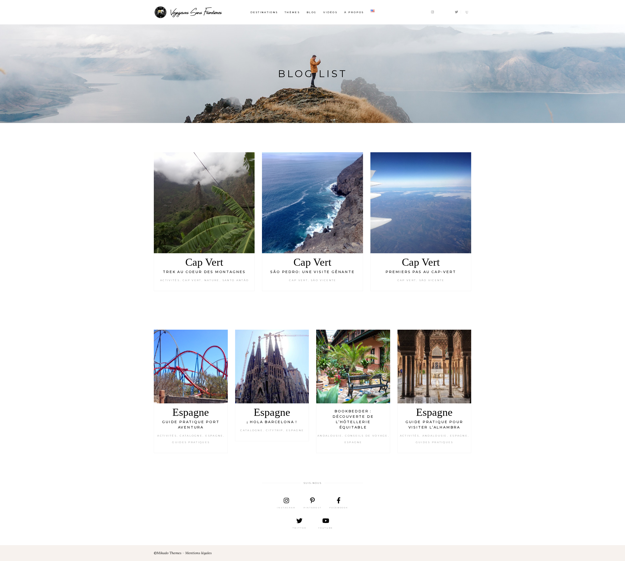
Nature (211, 280)
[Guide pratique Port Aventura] (191, 367)
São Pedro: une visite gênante (312, 272)
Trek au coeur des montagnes (204, 272)
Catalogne (191, 435)
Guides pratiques (191, 442)
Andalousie (329, 435)
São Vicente (323, 280)
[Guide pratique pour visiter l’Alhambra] (434, 367)
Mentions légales (198, 553)
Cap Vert (204, 262)
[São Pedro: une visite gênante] (312, 202)
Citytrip (274, 430)
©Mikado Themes (167, 553)
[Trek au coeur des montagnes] (204, 202)
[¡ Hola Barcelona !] (272, 367)
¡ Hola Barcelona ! (272, 422)
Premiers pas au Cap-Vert (420, 272)
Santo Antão (235, 280)
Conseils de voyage (366, 435)
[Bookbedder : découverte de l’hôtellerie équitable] (353, 367)
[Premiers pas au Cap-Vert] (420, 202)
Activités (170, 280)
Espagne (190, 412)
